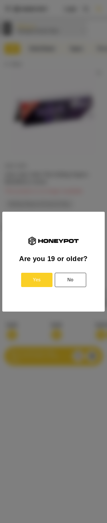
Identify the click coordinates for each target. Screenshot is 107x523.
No (70, 279)
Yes (37, 279)
